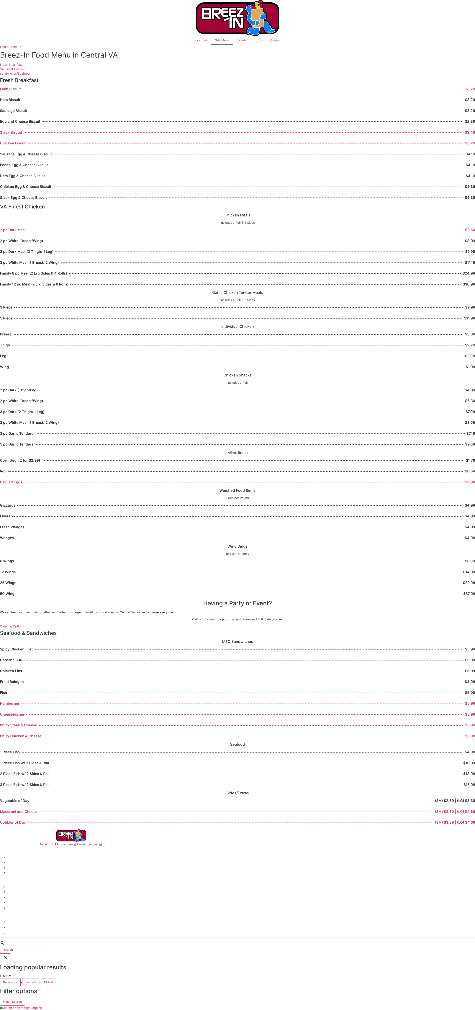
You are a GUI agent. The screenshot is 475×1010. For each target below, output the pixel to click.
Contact (275, 40)
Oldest (48, 982)
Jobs (259, 40)
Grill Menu (222, 40)
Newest (30, 982)
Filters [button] (9, 976)
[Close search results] (5, 957)
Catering (242, 40)
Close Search (12, 1002)
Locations (200, 40)
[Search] (26, 947)
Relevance (10, 982)
